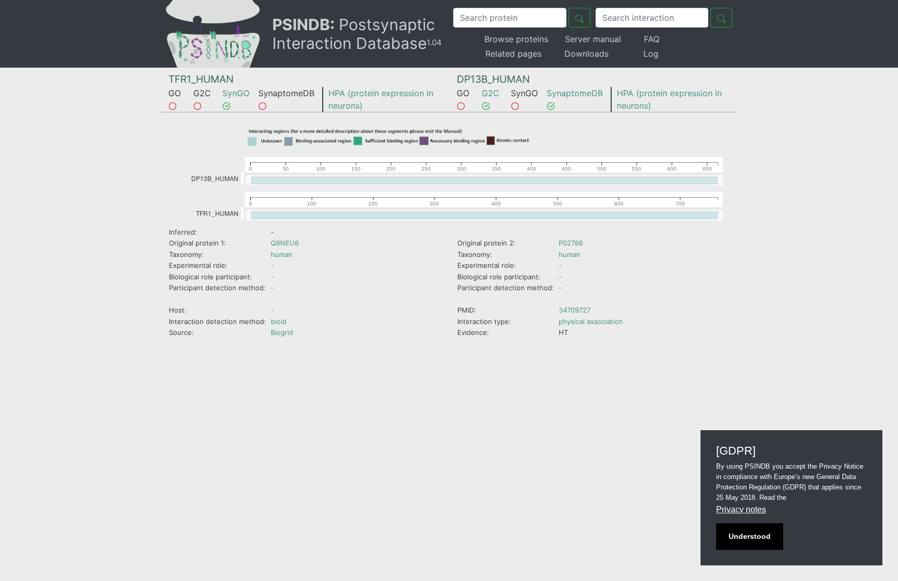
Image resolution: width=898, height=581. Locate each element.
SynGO (235, 93)
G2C (490, 93)
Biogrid (282, 332)
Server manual (593, 39)
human (282, 254)
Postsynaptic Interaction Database (357, 34)
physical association (591, 321)
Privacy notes (741, 509)
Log (650, 53)
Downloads (586, 53)
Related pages (513, 53)
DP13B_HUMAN (493, 79)
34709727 (574, 310)
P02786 (571, 243)
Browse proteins (516, 39)
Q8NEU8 (285, 243)
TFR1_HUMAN (200, 79)
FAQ (651, 39)
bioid (278, 321)
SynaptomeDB (575, 93)
